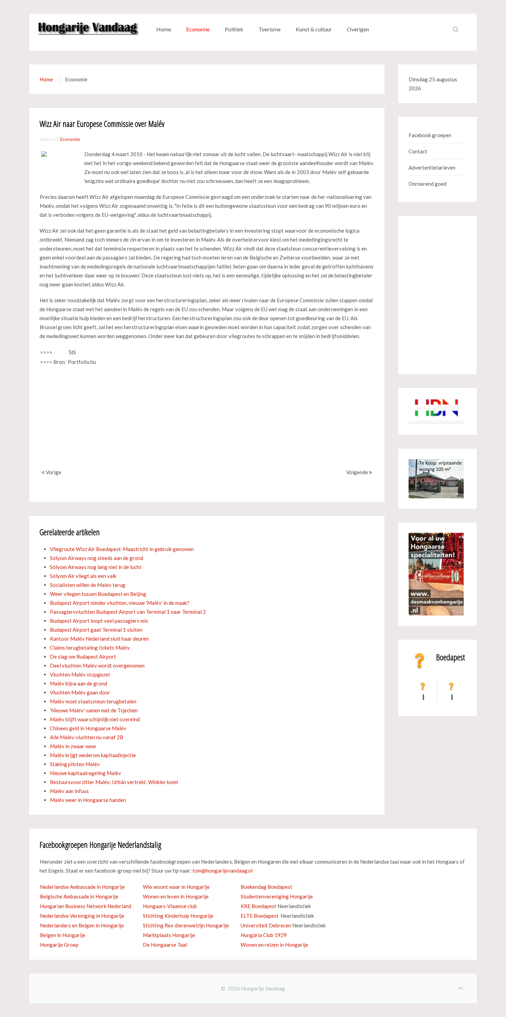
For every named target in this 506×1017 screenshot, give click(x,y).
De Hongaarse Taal (165, 945)
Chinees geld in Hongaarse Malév (88, 728)
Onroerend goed (427, 184)
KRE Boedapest (258, 906)
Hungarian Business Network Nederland (85, 906)
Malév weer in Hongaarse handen (88, 800)
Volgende (357, 472)
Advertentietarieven (432, 167)
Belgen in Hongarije (62, 935)
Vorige (53, 472)
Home (163, 29)
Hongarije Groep (59, 945)
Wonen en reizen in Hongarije (274, 945)
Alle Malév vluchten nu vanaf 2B (86, 737)
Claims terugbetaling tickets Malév (90, 647)
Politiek (234, 29)
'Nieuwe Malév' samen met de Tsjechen (94, 710)
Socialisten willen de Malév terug (87, 585)
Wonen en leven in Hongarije (176, 896)
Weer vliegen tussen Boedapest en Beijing (98, 594)
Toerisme (270, 29)
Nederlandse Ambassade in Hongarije (82, 887)
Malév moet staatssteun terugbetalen (93, 701)
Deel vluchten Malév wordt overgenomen (97, 665)
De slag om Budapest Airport (83, 656)
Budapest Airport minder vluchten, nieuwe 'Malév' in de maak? (119, 603)
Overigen (358, 29)
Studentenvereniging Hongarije (277, 896)
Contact (418, 151)
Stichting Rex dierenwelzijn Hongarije (186, 925)
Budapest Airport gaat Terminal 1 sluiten (96, 630)
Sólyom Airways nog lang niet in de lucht (95, 567)
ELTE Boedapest (259, 916)
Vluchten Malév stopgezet (80, 674)
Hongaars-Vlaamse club (170, 906)
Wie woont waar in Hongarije (176, 887)
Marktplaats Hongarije (169, 935)
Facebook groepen (430, 135)
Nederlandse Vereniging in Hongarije (82, 916)
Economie (198, 29)
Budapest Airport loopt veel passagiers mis (99, 621)
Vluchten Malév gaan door (80, 692)
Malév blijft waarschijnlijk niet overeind (95, 719)
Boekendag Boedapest (266, 887)
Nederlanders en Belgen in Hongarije (82, 925)
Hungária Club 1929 (264, 935)
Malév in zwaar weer (73, 746)
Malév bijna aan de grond (78, 683)
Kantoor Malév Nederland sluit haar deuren (99, 638)
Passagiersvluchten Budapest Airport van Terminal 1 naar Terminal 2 (128, 612)
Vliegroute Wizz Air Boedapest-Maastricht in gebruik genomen (122, 549)
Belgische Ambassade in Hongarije (79, 896)
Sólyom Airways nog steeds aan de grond (96, 558)
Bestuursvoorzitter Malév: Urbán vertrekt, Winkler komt (114, 782)
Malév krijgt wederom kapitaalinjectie (93, 755)
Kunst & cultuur (314, 29)
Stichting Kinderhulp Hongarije (178, 916)
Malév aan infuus (69, 791)
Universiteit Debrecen (266, 925)
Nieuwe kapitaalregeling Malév (85, 773)
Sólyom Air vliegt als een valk (83, 576)
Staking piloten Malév (75, 764)
